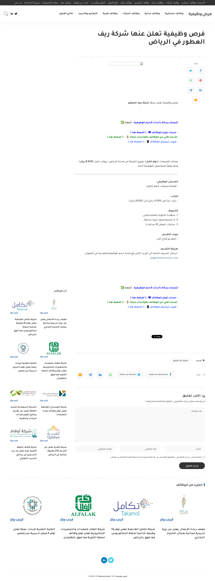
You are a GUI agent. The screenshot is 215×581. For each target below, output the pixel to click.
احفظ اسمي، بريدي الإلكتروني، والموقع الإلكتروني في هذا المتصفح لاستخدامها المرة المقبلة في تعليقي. (156, 457)
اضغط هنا (138, 132)
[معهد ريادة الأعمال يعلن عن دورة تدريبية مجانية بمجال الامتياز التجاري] (53, 306)
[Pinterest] (201, 80)
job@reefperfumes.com (164, 258)
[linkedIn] (100, 374)
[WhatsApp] (191, 80)
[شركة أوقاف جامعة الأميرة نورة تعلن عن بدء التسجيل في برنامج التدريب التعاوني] (23, 434)
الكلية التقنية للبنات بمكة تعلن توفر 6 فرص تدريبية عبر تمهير (24, 367)
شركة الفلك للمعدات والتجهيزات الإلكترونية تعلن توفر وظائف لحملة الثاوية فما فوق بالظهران (54, 371)
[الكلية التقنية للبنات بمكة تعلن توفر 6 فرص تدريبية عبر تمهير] (23, 350)
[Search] (6, 13)
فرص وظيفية (200, 13)
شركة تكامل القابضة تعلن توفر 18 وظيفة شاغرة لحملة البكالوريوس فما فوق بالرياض (25, 327)
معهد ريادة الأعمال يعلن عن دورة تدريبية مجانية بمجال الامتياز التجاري (53, 323)
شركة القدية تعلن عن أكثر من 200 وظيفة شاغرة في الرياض (55, 451)
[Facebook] (201, 71)
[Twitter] (16, 13)
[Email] (196, 100)
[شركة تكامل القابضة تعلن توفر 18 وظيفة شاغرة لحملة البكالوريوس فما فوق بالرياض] (23, 306)
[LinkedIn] (12, 13)
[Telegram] (191, 90)
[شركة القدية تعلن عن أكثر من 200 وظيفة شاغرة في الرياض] (53, 434)
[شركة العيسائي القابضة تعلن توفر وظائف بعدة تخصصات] (53, 394)
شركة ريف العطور (180, 360)
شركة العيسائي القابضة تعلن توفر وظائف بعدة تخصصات (54, 411)
